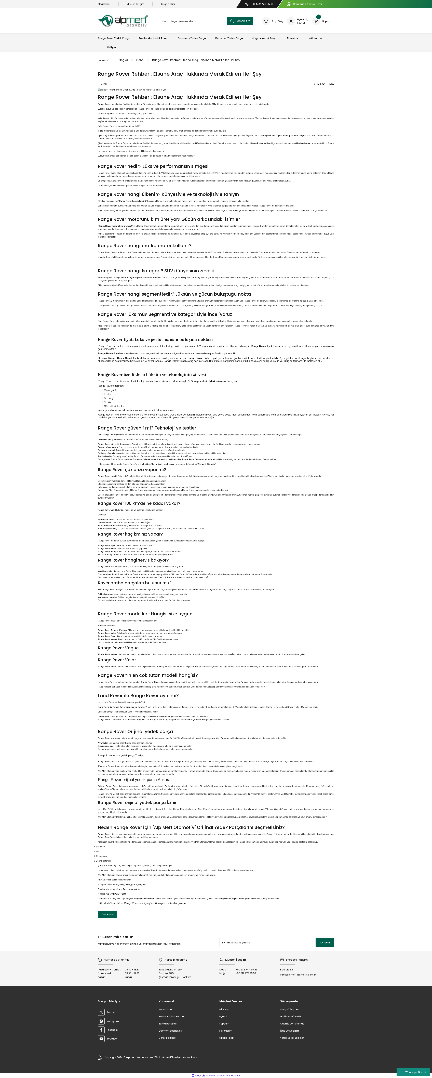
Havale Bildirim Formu (171, 1016)
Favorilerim (225, 1030)
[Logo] (123, 20)
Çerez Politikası (167, 1038)
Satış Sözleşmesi (289, 1009)
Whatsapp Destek (415, 1072)
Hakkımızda (165, 1009)
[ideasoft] (198, 1075)
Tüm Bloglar (107, 914)
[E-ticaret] (215, 1075)
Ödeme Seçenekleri (170, 1030)
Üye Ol (223, 1016)
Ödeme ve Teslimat (292, 1023)
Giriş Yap (224, 1009)
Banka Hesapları (168, 1023)
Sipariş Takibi (226, 1038)
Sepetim (224, 1023)
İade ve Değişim (289, 1030)
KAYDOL (324, 942)
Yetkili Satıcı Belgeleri (292, 1038)
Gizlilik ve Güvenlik (290, 1016)
